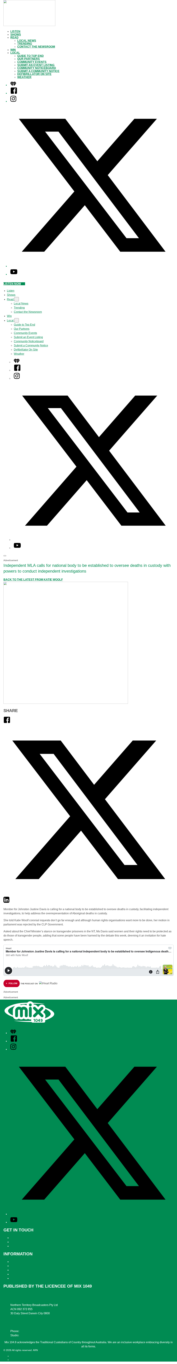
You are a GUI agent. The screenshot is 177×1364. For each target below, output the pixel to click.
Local (15, 52)
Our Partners (28, 58)
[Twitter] (88, 894)
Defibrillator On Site (34, 74)
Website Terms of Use (23, 1274)
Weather (24, 77)
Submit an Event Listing (35, 65)
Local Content (18, 1278)
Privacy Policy (19, 1261)
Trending (24, 43)
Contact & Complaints (23, 1237)
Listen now (12, 283)
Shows (15, 34)
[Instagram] (13, 101)
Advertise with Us (21, 1241)
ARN (12, 1356)
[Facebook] (13, 93)
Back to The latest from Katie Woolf (33, 579)
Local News (26, 40)
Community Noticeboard (36, 68)
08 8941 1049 (28, 1335)
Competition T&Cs (21, 1265)
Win (13, 49)
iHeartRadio (16, 1359)
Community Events (31, 61)
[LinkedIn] (6, 902)
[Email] (12, 902)
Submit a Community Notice (38, 71)
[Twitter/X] (92, 266)
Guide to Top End (30, 55)
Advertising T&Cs (21, 1270)
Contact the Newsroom (36, 46)
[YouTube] (13, 274)
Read (14, 37)
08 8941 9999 (28, 1331)
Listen (15, 31)
